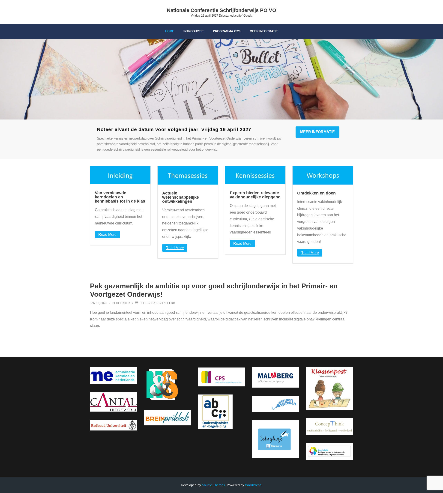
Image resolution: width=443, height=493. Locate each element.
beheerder (121, 303)
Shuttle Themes (213, 485)
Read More (107, 234)
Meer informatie (317, 132)
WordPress (253, 485)
